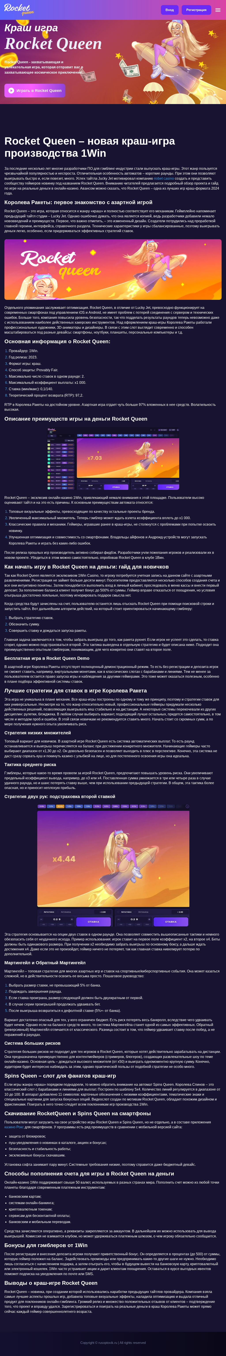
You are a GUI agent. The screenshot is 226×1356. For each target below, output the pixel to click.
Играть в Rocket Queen (39, 90)
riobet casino (164, 178)
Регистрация (196, 10)
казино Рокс (14, 1127)
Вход (170, 10)
